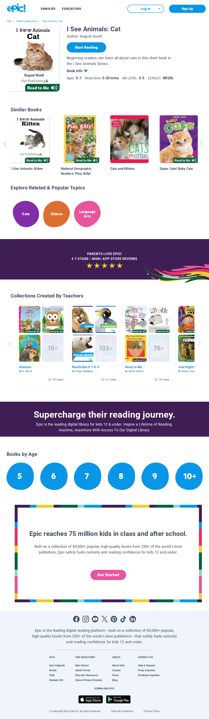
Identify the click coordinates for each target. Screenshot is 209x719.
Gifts (52, 675)
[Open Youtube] (95, 619)
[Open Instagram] (85, 619)
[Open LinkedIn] (132, 619)
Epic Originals (57, 665)
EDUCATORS (71, 9)
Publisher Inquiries (149, 675)
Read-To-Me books (26, 21)
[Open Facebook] (76, 619)
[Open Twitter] (104, 619)
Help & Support (146, 665)
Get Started (108, 575)
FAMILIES (48, 9)
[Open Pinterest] (114, 619)
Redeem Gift (56, 680)
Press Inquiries (146, 670)
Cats (9, 21)
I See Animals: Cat (52, 21)
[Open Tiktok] (123, 619)
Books (53, 670)
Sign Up (187, 9)
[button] (41, 344)
